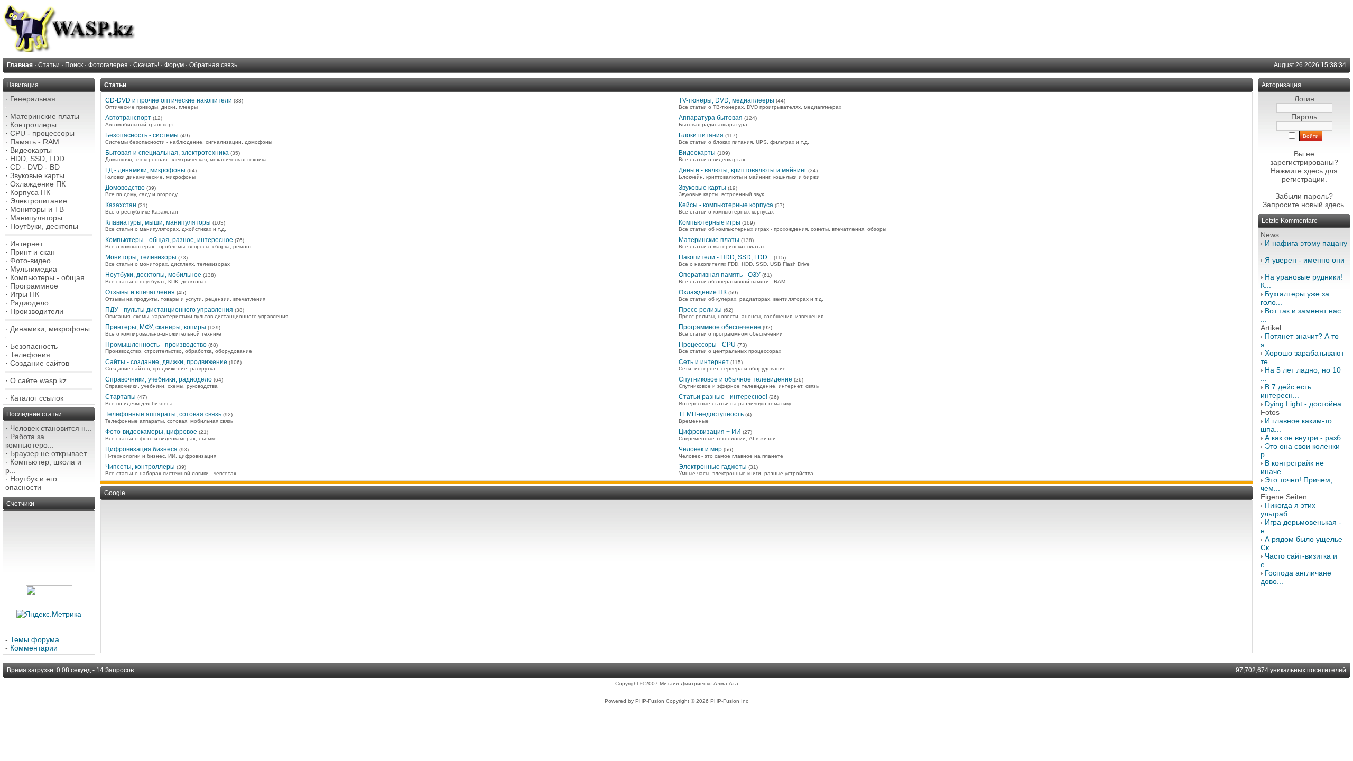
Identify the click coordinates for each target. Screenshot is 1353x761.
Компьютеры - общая (47, 277)
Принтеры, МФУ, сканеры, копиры (155, 327)
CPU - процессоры (42, 133)
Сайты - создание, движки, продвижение (166, 362)
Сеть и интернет (704, 362)
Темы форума (34, 639)
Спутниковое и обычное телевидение (735, 379)
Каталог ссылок (36, 398)
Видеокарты (31, 150)
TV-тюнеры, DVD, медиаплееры (726, 100)
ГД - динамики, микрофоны (145, 170)
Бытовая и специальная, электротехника (167, 152)
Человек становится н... (51, 428)
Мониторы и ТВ (37, 209)
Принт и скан (32, 252)
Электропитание (38, 201)
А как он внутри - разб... (1306, 437)
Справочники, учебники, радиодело (158, 379)
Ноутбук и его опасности (31, 483)
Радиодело (29, 303)
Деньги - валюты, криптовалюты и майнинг (743, 170)
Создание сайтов (39, 363)
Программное (34, 286)
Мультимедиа (33, 269)
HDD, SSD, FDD (37, 158)
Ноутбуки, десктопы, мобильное (153, 275)
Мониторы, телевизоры (141, 257)
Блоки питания (701, 135)
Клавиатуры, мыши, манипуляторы (158, 222)
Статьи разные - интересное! (723, 397)
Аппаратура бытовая (711, 118)
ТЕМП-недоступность (711, 414)
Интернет (26, 243)
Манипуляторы (36, 218)
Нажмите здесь (1297, 170)
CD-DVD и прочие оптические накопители (168, 100)
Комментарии (34, 648)
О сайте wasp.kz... (41, 380)
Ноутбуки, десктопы (44, 226)
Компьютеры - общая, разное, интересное (169, 240)
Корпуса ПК (30, 192)
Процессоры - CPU (707, 344)
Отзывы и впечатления (140, 292)
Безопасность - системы (142, 135)
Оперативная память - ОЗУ (720, 275)
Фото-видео (30, 260)
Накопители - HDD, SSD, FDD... (725, 257)
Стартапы (120, 397)
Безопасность (34, 346)
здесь (1334, 204)
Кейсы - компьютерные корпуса (726, 205)
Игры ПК (24, 294)
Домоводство (125, 187)
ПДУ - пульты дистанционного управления (169, 309)
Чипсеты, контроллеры (140, 466)
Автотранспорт (128, 118)
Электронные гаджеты (713, 466)
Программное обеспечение (720, 327)
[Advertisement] (420, 577)
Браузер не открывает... (51, 453)
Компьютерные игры (709, 222)
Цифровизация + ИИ (710, 431)
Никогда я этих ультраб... (1288, 509)
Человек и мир (700, 449)
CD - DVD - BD (35, 167)
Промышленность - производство (156, 344)
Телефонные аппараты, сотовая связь (163, 414)
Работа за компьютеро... (29, 440)
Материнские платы (44, 116)
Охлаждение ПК (38, 184)
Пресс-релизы (700, 309)
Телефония (30, 354)
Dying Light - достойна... (1306, 404)
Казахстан (120, 205)
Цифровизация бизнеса (141, 449)
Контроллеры (33, 124)
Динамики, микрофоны (50, 328)
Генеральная (32, 99)
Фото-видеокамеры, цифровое (151, 431)
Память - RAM (34, 141)
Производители (36, 311)
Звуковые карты (37, 175)
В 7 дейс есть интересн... (1286, 391)
